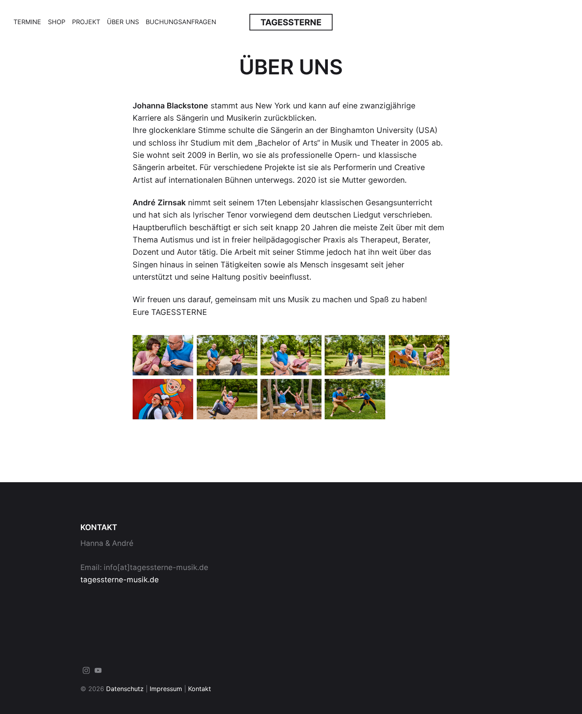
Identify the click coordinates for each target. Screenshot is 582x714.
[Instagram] (86, 672)
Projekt (86, 22)
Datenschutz (125, 689)
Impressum (166, 689)
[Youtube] (98, 672)
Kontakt (199, 689)
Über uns (123, 22)
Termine (27, 22)
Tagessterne (291, 22)
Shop (56, 22)
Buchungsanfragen (181, 22)
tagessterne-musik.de (119, 579)
